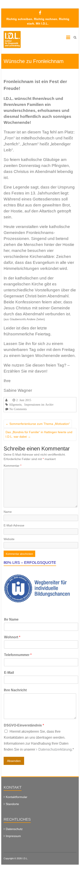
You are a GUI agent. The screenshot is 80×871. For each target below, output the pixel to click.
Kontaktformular (16, 797)
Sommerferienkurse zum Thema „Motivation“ (38, 423)
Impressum (13, 836)
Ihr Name (11, 619)
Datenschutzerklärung (55, 749)
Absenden (14, 761)
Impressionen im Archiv (39, 404)
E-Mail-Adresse (14, 525)
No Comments (18, 409)
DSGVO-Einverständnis (24, 725)
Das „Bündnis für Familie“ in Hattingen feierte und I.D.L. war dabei (39, 434)
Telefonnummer (18, 655)
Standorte (12, 804)
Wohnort (12, 637)
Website (9, 539)
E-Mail (9, 672)
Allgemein (15, 404)
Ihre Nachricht (15, 690)
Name (8, 511)
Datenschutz (14, 829)
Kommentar (12, 465)
